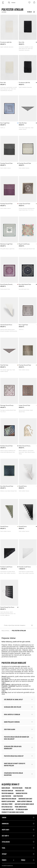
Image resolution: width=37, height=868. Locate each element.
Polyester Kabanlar (8, 793)
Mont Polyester (18, 796)
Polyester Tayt (19, 790)
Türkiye (4, 860)
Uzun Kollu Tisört (7, 804)
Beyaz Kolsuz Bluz (7, 807)
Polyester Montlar (7, 790)
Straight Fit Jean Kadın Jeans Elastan (13, 812)
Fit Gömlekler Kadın (22, 809)
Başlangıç (5, 630)
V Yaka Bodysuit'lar (7, 809)
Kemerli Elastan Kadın (8, 801)
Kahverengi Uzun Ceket (25, 798)
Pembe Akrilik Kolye (21, 807)
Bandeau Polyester (21, 793)
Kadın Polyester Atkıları (9, 798)
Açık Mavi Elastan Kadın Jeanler (24, 804)
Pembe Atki (28, 788)
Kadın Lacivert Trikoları (24, 801)
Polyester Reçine (17, 788)
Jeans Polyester (6, 796)
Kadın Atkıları (6, 788)
